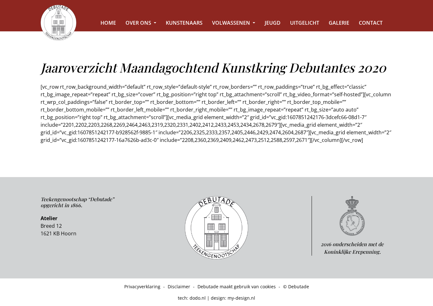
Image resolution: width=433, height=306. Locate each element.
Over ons (139, 22)
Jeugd (273, 22)
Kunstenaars (184, 22)
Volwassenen (231, 22)
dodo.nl (198, 298)
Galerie (339, 22)
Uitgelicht (304, 22)
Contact (371, 22)
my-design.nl (241, 298)
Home (108, 22)
